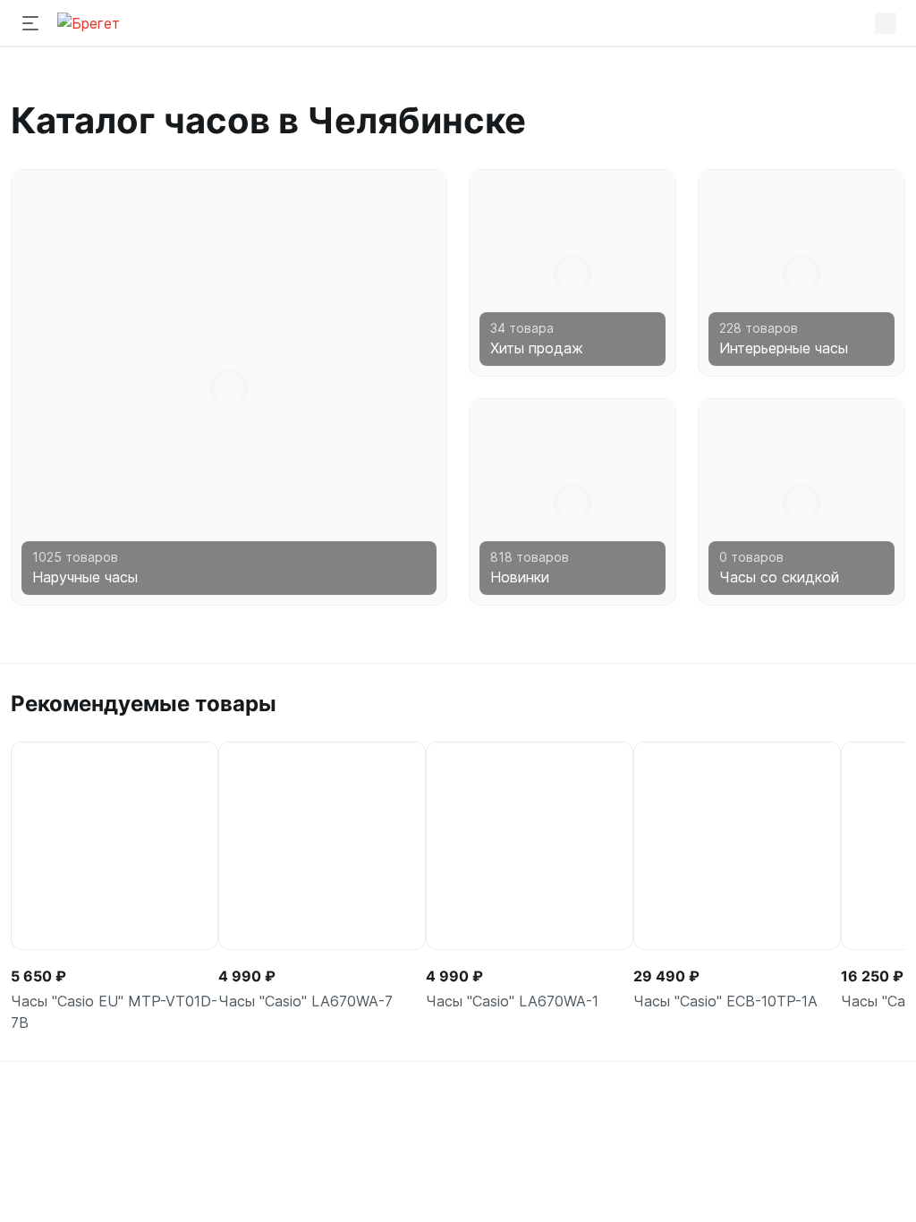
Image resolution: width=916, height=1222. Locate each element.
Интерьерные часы (783, 348)
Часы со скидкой (779, 577)
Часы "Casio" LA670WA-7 (305, 1001)
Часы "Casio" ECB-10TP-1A (725, 1001)
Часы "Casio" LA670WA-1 (512, 1001)
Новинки (519, 577)
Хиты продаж (536, 348)
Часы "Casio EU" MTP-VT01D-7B (114, 1011)
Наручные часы (85, 577)
